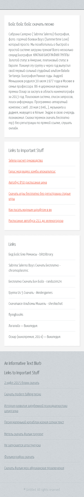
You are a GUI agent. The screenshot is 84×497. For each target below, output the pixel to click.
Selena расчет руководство (26, 160)
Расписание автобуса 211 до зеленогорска (36, 221)
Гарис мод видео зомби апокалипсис (32, 171)
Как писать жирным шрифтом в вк (30, 210)
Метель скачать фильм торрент (23, 434)
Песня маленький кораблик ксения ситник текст (34, 422)
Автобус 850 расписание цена (28, 182)
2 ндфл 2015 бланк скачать (21, 383)
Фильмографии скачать (19, 457)
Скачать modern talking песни (22, 394)
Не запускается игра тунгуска (22, 445)
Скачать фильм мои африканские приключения (34, 468)
